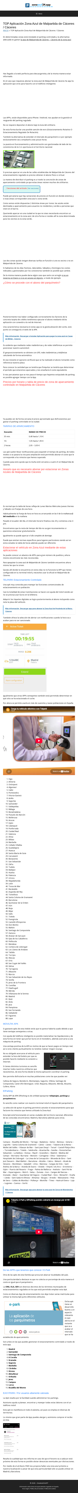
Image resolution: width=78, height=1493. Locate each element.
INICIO (6, 30)
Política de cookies (50, 1489)
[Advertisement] (39, 57)
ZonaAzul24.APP (42, 1483)
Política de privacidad (36, 1489)
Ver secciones (33, 188)
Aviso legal (25, 1489)
